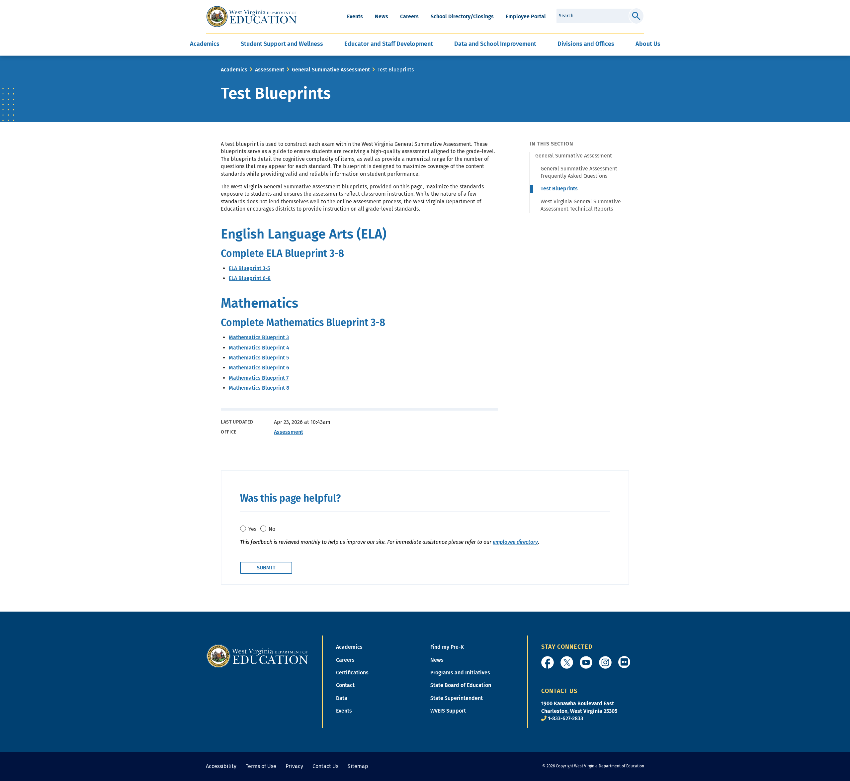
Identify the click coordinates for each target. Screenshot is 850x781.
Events (355, 16)
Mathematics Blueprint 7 (259, 378)
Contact (345, 685)
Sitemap (358, 766)
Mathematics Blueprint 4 (259, 347)
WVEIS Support (448, 711)
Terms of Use (261, 766)
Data (341, 698)
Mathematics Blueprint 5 (259, 357)
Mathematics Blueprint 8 (259, 388)
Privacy (294, 766)
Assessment (269, 69)
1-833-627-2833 (565, 718)
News (381, 16)
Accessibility (221, 766)
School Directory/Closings (462, 16)
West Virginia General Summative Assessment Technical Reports (581, 205)
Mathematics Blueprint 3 (259, 337)
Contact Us (325, 766)
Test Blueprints (559, 188)
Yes (252, 529)
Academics (234, 69)
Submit (636, 16)
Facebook (547, 662)
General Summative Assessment (331, 69)
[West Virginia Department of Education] (251, 16)
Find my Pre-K (447, 647)
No (272, 529)
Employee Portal (526, 16)
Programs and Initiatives (460, 672)
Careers (409, 16)
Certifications (352, 672)
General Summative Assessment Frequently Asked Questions (579, 172)
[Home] (257, 655)
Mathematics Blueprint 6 (259, 367)
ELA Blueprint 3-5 (249, 268)
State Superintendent (456, 698)
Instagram (605, 662)
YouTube (586, 662)
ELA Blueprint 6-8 (250, 278)
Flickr (624, 662)
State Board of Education (460, 685)
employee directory (515, 542)
